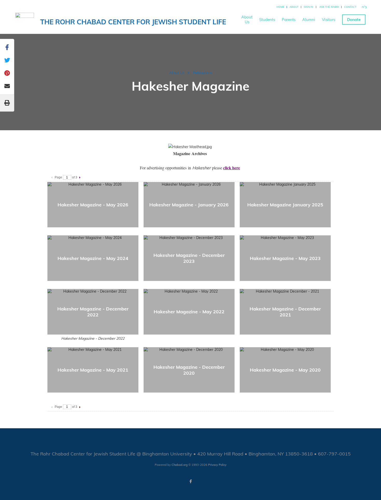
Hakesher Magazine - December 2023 (189, 258)
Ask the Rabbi (329, 7)
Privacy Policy (217, 465)
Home (280, 7)
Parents (288, 19)
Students (267, 19)
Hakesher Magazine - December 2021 (285, 312)
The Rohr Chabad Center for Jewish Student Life (133, 22)
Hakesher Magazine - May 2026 (93, 205)
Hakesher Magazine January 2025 (285, 205)
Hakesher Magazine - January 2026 (189, 205)
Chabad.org (180, 465)
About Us (176, 73)
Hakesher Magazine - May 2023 (285, 258)
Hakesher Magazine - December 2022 (93, 312)
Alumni (308, 19)
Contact (350, 7)
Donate (354, 19)
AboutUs (246, 19)
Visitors (328, 19)
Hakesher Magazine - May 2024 (93, 258)
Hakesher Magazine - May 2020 (285, 370)
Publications (202, 73)
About (294, 7)
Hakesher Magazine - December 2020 (189, 370)
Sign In (308, 7)
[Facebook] (190, 481)
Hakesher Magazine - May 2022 (189, 312)
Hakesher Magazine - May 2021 (93, 370)
